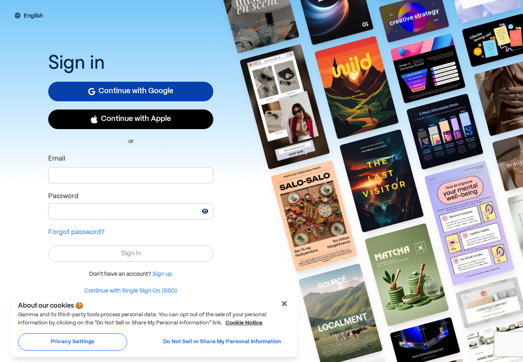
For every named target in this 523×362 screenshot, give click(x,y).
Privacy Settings (72, 341)
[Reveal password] (205, 211)
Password (63, 196)
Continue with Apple (136, 119)
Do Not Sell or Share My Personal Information (222, 341)
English (33, 16)
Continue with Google (135, 91)
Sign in (131, 253)
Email (56, 159)
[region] (154, 326)
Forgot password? (76, 232)
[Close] (284, 304)
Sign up (162, 274)
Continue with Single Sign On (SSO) (130, 291)
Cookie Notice (244, 323)
